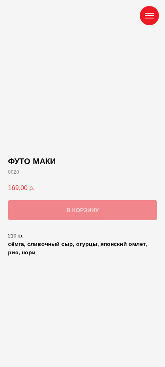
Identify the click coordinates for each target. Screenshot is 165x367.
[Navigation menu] (149, 15)
